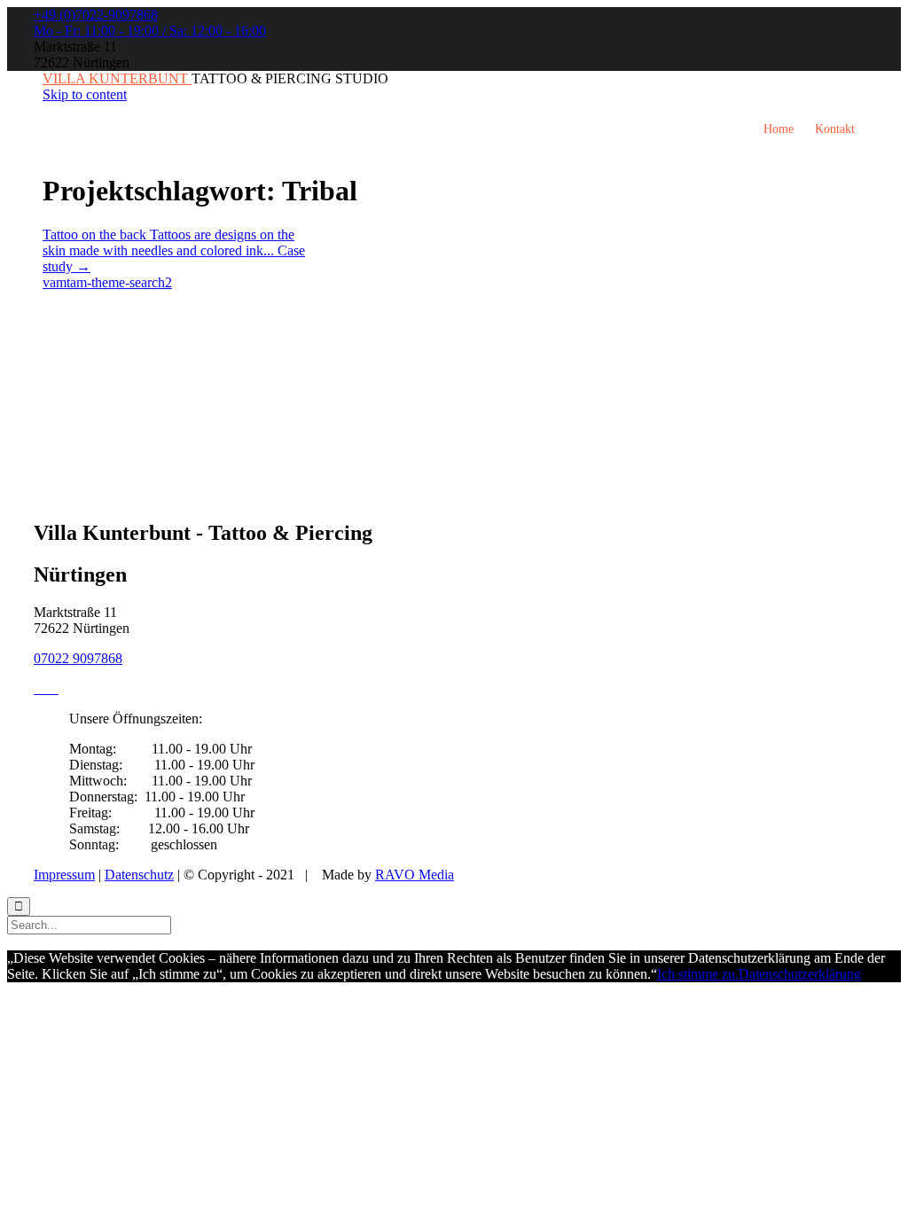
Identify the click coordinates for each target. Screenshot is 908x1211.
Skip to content (85, 94)
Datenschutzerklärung (800, 973)
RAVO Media (414, 874)
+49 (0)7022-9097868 (96, 14)
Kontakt (835, 129)
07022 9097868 (78, 658)
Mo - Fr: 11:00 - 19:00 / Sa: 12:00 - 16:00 (150, 30)
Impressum (64, 874)
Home (778, 129)
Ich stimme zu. (698, 973)
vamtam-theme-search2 (107, 282)
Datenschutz (139, 874)
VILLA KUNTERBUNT (117, 78)
